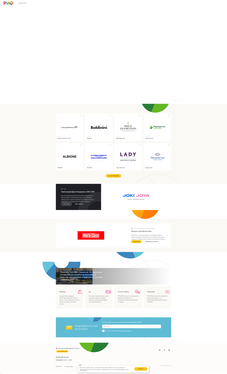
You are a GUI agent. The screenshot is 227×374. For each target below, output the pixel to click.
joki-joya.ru (79, 204)
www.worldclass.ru (152, 241)
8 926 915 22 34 (62, 357)
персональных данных (125, 330)
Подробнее (66, 204)
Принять (141, 369)
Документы (59, 366)
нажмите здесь (83, 370)
